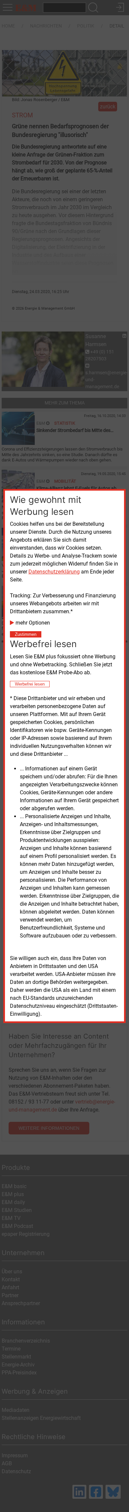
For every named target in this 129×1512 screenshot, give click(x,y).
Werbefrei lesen (29, 684)
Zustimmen (25, 634)
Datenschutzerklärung (54, 572)
